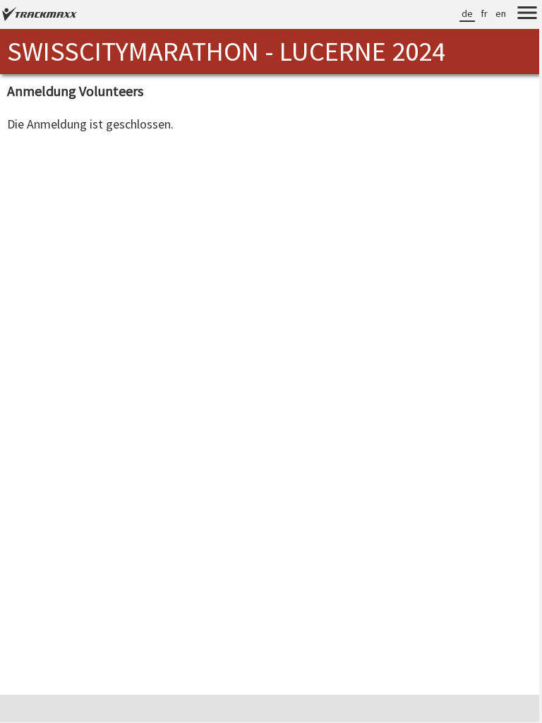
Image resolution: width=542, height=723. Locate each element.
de (467, 13)
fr (484, 13)
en (500, 13)
